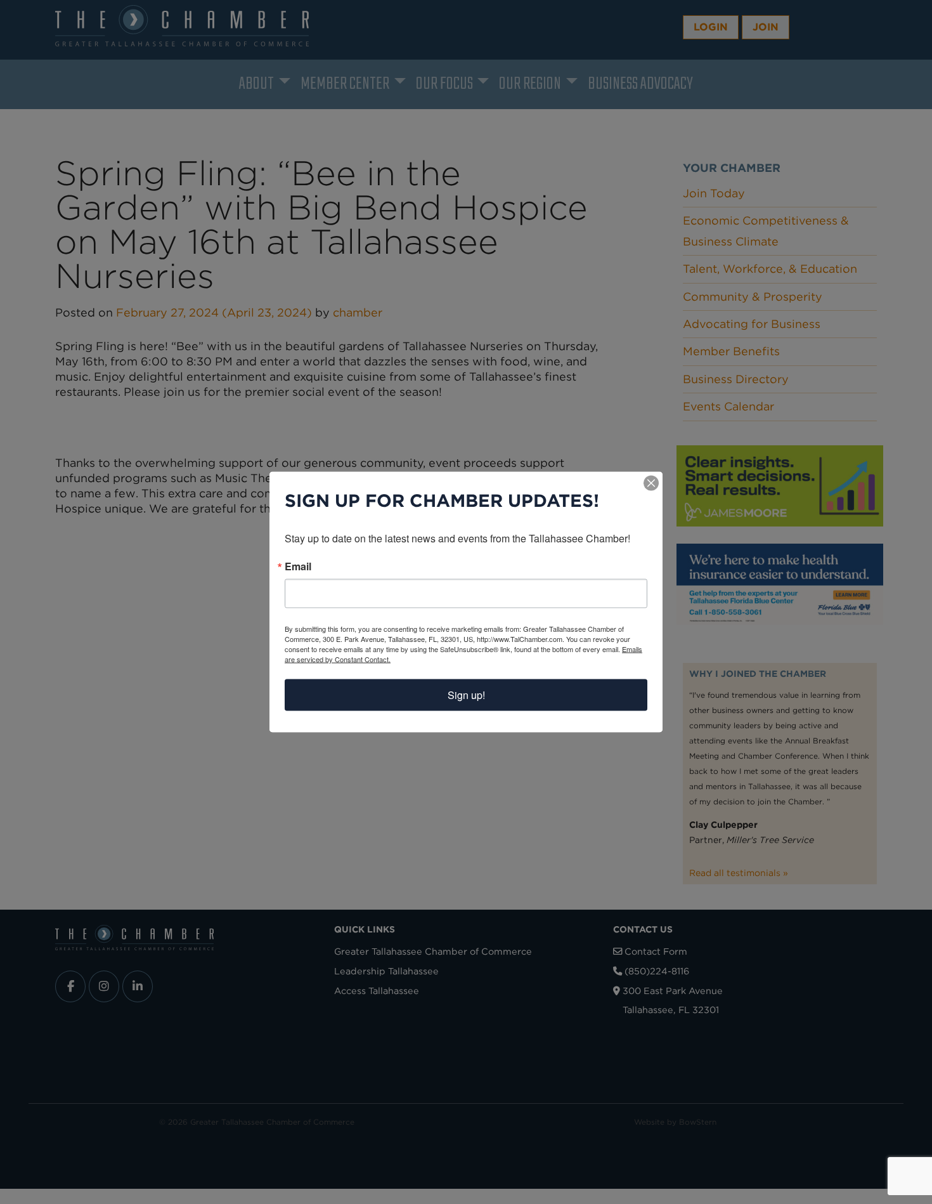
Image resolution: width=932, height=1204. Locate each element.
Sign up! (466, 695)
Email (298, 566)
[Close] (651, 483)
